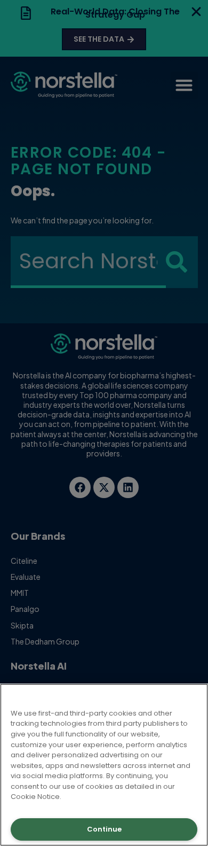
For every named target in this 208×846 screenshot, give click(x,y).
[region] (104, 765)
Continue (104, 829)
